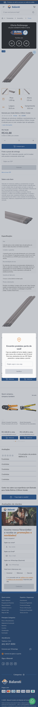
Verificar (19, 371)
